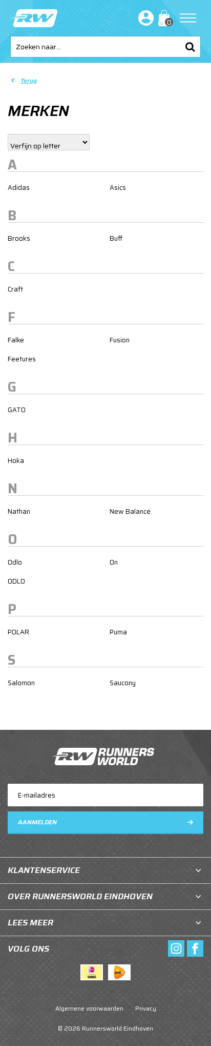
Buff (116, 238)
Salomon (21, 682)
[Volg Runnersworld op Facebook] (195, 948)
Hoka (16, 460)
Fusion (120, 340)
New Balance (130, 511)
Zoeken (190, 46)
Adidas (19, 187)
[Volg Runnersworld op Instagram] (176, 948)
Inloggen (144, 18)
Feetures (22, 359)
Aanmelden (37, 822)
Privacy (145, 1008)
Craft (15, 289)
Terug (28, 80)
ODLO (16, 581)
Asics (118, 187)
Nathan (19, 511)
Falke (16, 340)
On (114, 562)
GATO (17, 409)
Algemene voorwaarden (89, 1008)
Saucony (123, 682)
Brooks (19, 238)
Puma (118, 632)
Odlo (15, 562)
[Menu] (188, 18)
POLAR (18, 632)
